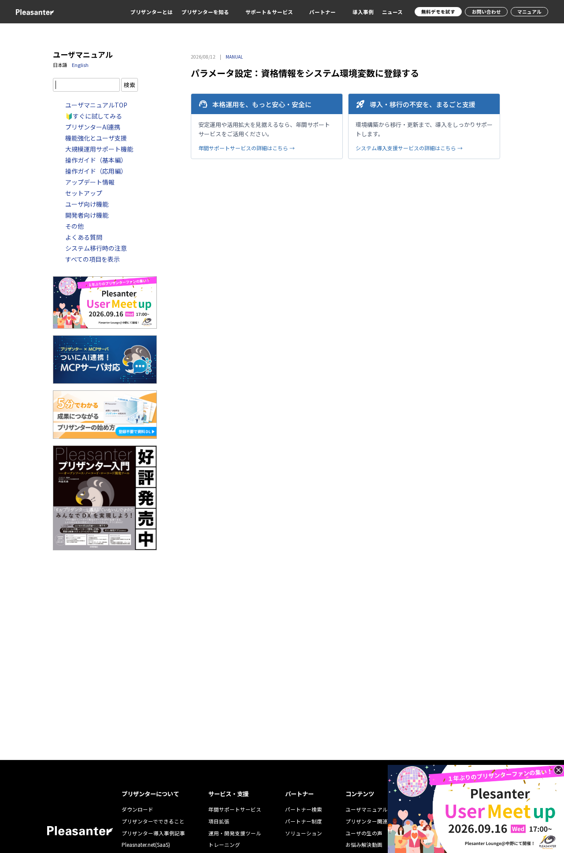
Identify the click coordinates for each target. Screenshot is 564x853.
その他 (74, 226)
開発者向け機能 (86, 215)
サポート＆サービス (269, 11)
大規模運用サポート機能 (99, 149)
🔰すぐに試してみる (93, 115)
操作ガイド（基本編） (96, 160)
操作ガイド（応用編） (96, 171)
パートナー (322, 11)
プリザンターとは (151, 11)
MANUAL (234, 56)
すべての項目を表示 (92, 259)
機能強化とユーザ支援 (96, 138)
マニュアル (529, 11)
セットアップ (83, 193)
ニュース (392, 11)
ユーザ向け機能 (86, 204)
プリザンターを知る (205, 11)
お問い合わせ (486, 11)
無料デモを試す (438, 11)
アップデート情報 (90, 182)
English (80, 64)
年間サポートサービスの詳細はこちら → (246, 148)
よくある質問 (83, 237)
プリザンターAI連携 (92, 126)
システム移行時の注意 (96, 248)
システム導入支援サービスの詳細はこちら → (409, 148)
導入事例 (363, 11)
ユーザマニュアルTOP (96, 104)
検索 (129, 85)
